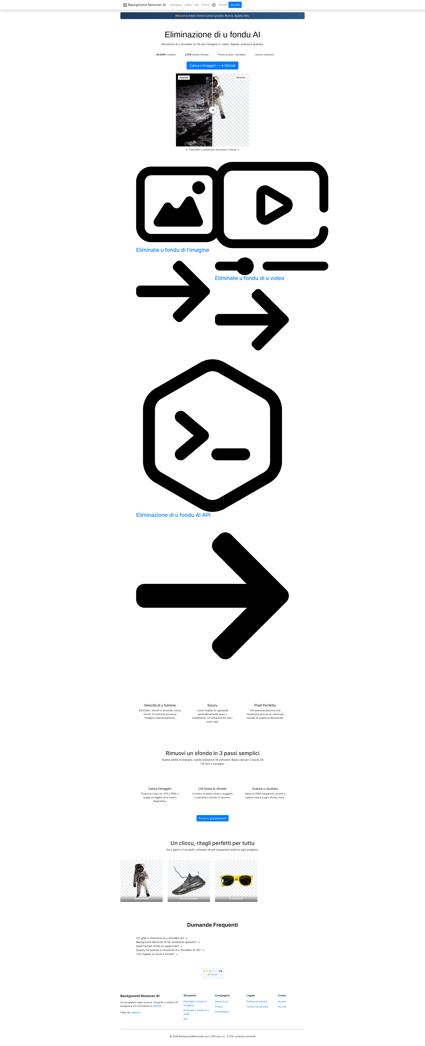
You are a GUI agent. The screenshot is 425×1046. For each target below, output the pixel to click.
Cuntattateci (222, 1011)
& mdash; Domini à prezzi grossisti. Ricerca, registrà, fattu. (212, 15)
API (197, 4)
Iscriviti (235, 4)
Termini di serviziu (257, 1006)
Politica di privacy (257, 1001)
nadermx (135, 1012)
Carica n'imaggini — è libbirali (212, 66)
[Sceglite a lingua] (214, 4)
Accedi (222, 4)
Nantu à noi (221, 1001)
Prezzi (205, 4)
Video (188, 4)
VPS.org (215, 1036)
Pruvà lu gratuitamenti (212, 818)
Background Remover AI (146, 5)
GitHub (157, 1006)
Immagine (176, 4)
